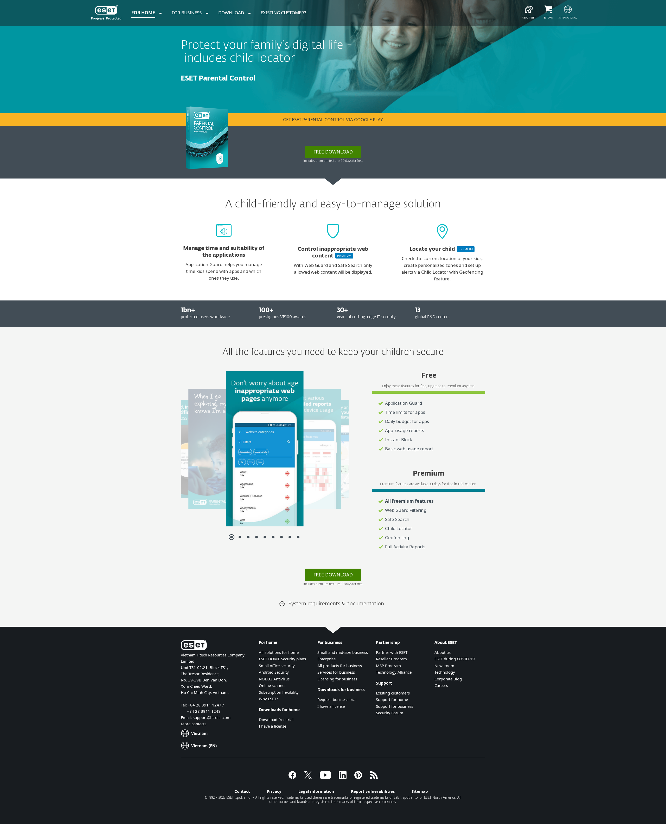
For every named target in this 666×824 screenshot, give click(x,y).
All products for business (339, 665)
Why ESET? (268, 698)
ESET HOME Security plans (282, 658)
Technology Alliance (394, 672)
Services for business (336, 672)
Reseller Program (391, 658)
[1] (231, 537)
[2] (240, 537)
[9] (298, 537)
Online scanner (272, 685)
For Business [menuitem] (187, 13)
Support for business (394, 706)
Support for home (392, 699)
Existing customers (393, 693)
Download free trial (276, 719)
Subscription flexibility (279, 692)
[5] (265, 537)
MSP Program (388, 665)
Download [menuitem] (231, 13)
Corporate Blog (448, 678)
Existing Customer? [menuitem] (283, 13)
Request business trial (336, 699)
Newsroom (444, 665)
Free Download (333, 574)
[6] (273, 537)
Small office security (277, 665)
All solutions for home (279, 652)
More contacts (193, 723)
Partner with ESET (391, 652)
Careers (441, 685)
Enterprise (326, 658)
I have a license (272, 726)
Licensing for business (337, 678)
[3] (248, 537)
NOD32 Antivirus (274, 678)
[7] (281, 537)
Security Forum (389, 712)
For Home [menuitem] (143, 13)
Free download (333, 152)
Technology (444, 672)
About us (442, 652)
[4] (256, 537)
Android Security (274, 672)
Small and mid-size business (342, 652)
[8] (290, 537)
